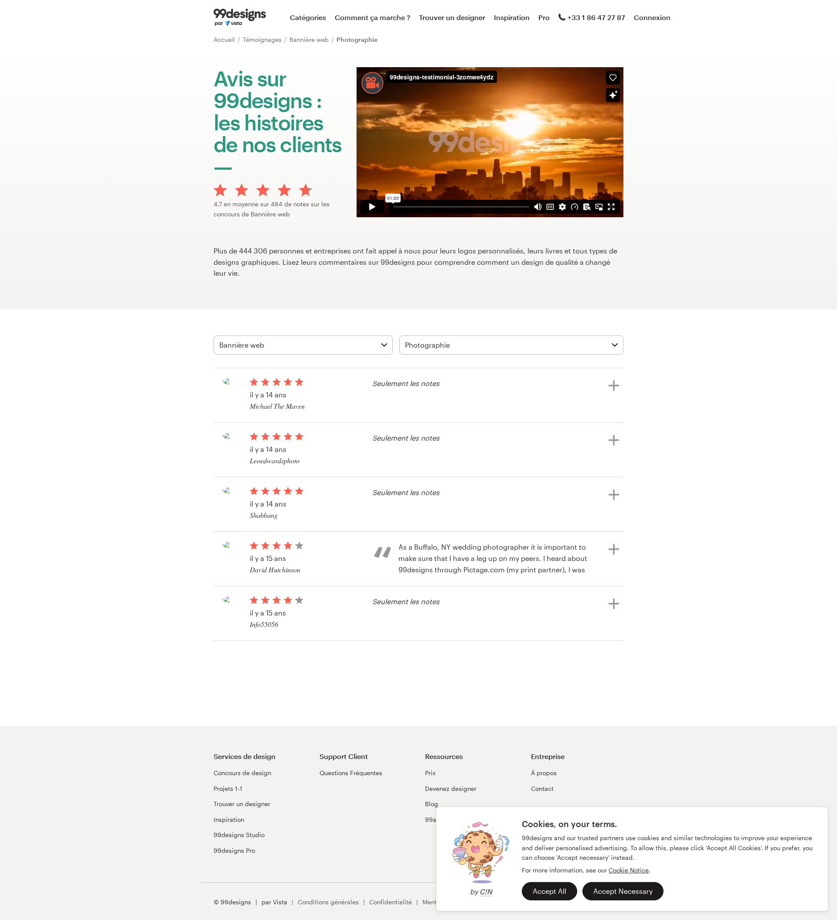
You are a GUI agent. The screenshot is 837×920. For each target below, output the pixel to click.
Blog (431, 803)
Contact (542, 788)
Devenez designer (450, 788)
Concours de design (242, 772)
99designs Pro (234, 850)
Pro (544, 17)
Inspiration (512, 17)
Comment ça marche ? (372, 17)
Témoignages (263, 39)
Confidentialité (390, 902)
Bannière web (309, 39)
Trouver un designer (452, 17)
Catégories (308, 17)
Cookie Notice (629, 870)
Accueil (225, 39)
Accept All (549, 891)
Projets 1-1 (228, 788)
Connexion (652, 17)
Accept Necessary (623, 891)
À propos (544, 772)
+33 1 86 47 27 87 (596, 17)
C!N (486, 891)
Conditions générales (328, 902)
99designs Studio (239, 834)
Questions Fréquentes (351, 772)
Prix (430, 772)
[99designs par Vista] (240, 17)
